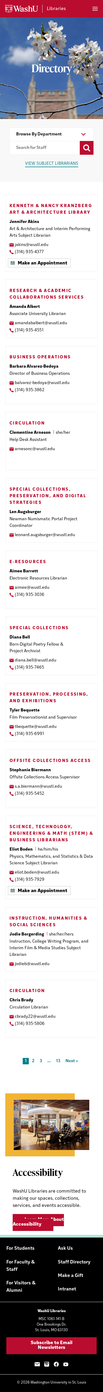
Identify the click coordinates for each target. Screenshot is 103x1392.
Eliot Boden (21, 849)
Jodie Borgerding (27, 934)
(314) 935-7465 (29, 667)
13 (58, 1061)
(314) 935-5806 (30, 1024)
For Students (20, 1248)
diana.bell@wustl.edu (35, 660)
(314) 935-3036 (29, 595)
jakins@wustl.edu (31, 245)
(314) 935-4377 (29, 252)
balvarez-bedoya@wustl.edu (42, 383)
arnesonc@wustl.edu (35, 449)
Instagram (46, 1364)
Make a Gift (70, 1276)
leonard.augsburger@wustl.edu (45, 535)
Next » (71, 1061)
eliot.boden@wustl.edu (37, 872)
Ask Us (65, 1248)
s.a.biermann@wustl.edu (38, 786)
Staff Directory (74, 1262)
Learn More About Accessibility (38, 1222)
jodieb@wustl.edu (32, 964)
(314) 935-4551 (29, 330)
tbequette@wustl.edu (36, 727)
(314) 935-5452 (29, 794)
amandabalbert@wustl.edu (41, 323)
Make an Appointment (42, 263)
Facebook (56, 1364)
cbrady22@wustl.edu (35, 1017)
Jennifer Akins (24, 222)
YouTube (65, 1364)
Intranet (67, 1289)
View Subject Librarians (51, 164)
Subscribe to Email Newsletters (51, 1345)
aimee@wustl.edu (32, 588)
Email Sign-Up (37, 1364)
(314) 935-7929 (29, 880)
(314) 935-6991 (29, 734)
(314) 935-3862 (29, 390)
